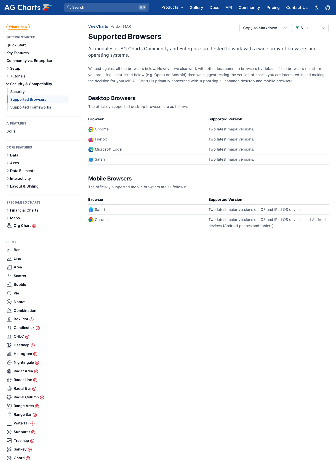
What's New (18, 27)
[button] (106, 7)
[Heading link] (141, 98)
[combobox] (310, 28)
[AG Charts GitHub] (328, 7)
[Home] (28, 7)
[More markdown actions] (285, 28)
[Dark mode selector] (316, 7)
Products (169, 7)
